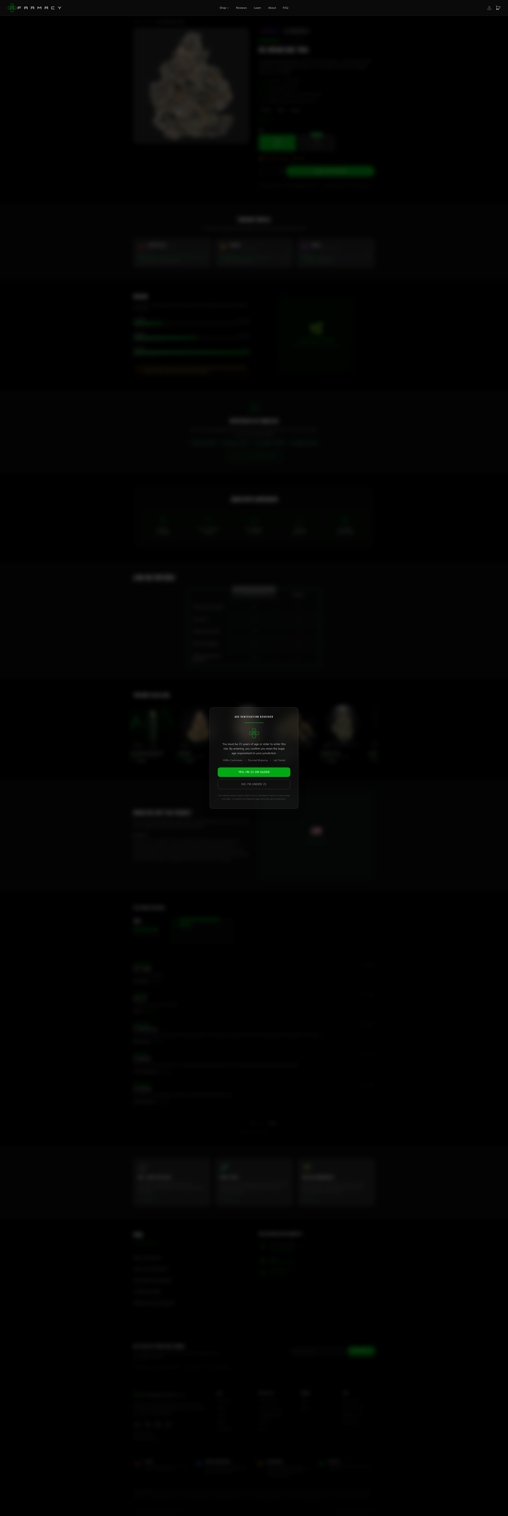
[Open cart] (498, 8)
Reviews (241, 8)
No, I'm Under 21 (254, 784)
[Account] (489, 8)
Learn (257, 8)
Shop (223, 8)
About (272, 8)
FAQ (285, 8)
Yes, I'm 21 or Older (254, 772)
